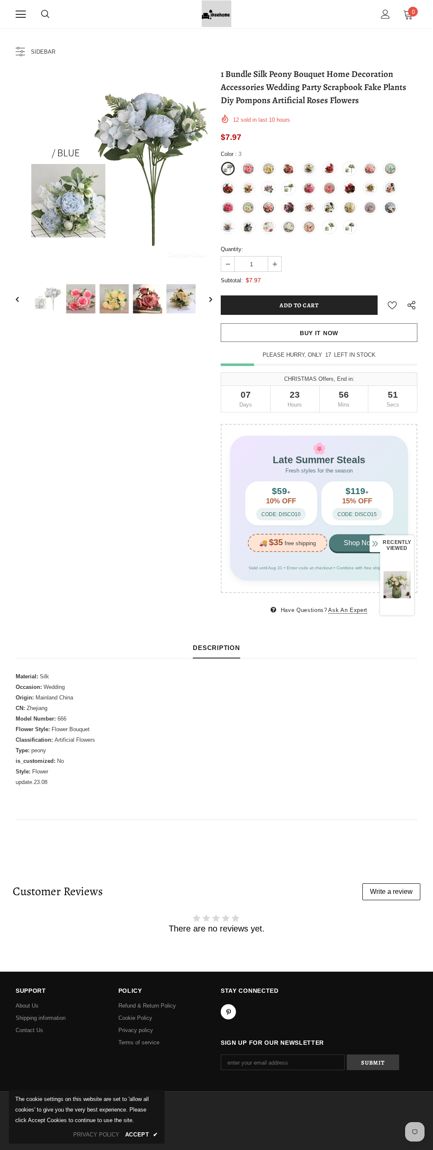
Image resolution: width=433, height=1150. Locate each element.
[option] (114, 169)
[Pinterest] (228, 1011)
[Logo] (216, 13)
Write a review (391, 891)
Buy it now (319, 333)
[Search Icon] (45, 14)
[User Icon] (385, 14)
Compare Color (187, 254)
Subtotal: (232, 280)
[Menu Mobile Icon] (21, 14)
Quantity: (232, 249)
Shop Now (359, 542)
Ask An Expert (347, 610)
